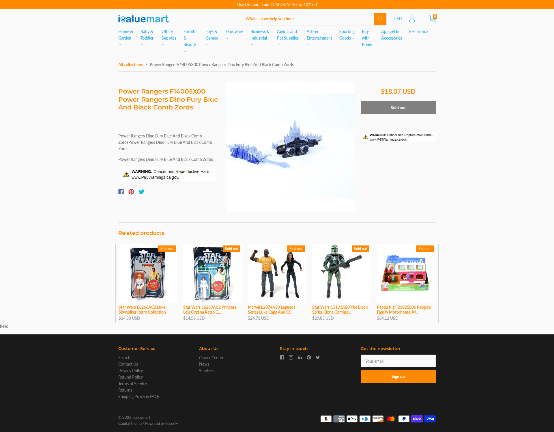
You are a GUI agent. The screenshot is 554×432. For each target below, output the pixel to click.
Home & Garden (125, 34)
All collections (130, 64)
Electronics (418, 31)
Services (206, 370)
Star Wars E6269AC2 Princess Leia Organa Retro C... (209, 310)
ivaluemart (141, 417)
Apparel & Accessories (391, 34)
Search (124, 357)
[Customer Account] (412, 20)
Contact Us (128, 364)
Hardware (234, 31)
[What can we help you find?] (314, 18)
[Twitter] (141, 192)
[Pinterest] (131, 192)
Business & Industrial (259, 34)
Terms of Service (132, 383)
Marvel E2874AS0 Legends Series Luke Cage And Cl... (271, 310)
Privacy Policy (130, 370)
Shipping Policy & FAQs (139, 396)
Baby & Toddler (147, 34)
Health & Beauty (190, 38)
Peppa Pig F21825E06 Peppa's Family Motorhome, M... (404, 310)
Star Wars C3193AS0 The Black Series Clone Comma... (340, 310)
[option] (290, 146)
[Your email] (398, 361)
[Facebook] (121, 192)
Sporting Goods (347, 34)
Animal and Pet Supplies (288, 34)
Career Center (211, 357)
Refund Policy (130, 377)
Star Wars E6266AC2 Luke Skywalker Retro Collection (142, 310)
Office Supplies (169, 34)
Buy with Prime (367, 38)
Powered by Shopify (161, 423)
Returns (125, 390)
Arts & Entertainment (319, 34)
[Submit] (380, 19)
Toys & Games (212, 34)
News (204, 364)
